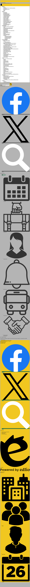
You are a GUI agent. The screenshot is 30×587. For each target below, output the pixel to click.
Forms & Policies (5, 55)
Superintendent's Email (6, 78)
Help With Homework (6, 53)
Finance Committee (5, 18)
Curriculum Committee (6, 16)
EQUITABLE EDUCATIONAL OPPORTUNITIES (11, 79)
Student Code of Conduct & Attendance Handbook (9, 43)
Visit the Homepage (2, 339)
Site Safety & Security (7, 38)
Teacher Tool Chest (5, 69)
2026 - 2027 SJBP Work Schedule (7, 58)
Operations (4, 35)
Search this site (5, 335)
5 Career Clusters (5, 57)
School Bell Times (5, 52)
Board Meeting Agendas (6, 13)
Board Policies (5, 23)
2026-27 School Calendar (6, 40)
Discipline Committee (6, 17)
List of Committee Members (6, 22)
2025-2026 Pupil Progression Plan (7, 45)
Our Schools (5, 8)
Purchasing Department (8, 37)
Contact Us (4, 81)
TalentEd (4, 70)
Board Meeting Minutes (6, 14)
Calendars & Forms (5, 71)
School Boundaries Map (6, 9)
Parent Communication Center (7, 51)
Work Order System (5, 68)
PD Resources (5, 67)
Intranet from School (6, 62)
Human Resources (5, 29)
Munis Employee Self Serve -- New (7, 63)
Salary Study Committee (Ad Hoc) (7, 21)
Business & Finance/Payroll (6, 32)
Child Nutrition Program (6, 34)
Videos (4, 10)
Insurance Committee (6, 19)
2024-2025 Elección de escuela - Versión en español (9, 46)
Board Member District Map (6, 24)
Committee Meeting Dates (6, 15)
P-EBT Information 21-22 (6, 50)
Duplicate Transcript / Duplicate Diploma (8, 76)
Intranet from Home (5, 61)
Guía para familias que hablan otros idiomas (8, 56)
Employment (3, 433)
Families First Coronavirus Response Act (8, 66)
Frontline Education (5, 60)
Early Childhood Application (7, 49)
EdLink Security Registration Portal (7, 64)
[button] (3, 6)
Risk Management (5, 31)
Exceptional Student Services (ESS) (7, 28)
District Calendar (4, 432)
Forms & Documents (6, 65)
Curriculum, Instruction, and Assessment (8, 26)
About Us (4, 7)
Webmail (4, 59)
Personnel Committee (6, 20)
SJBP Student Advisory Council (7, 47)
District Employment (6, 75)
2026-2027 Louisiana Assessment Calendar (10, 44)
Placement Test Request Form (7, 42)
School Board (5, 12)
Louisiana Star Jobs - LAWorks (7, 54)
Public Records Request (6, 77)
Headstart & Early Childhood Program (8, 27)
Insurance (4, 33)
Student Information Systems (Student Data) (8, 30)
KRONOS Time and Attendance (7, 73)
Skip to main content (2, 2)
